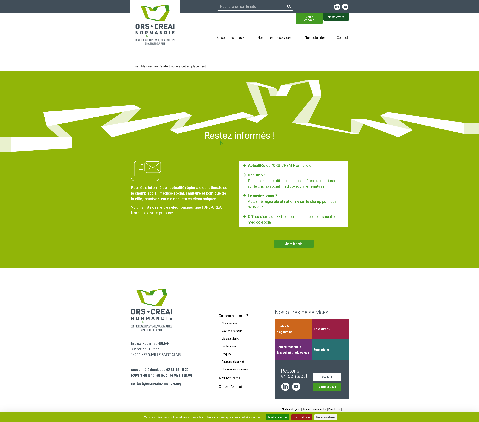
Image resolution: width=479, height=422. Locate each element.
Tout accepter (277, 417)
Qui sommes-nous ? (233, 316)
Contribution (229, 346)
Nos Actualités (229, 378)
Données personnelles (315, 409)
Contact (342, 37)
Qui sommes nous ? (230, 37)
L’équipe (227, 354)
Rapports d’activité (233, 361)
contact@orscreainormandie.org (156, 383)
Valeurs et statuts (232, 331)
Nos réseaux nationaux (235, 369)
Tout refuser (301, 417)
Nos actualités (315, 37)
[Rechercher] (289, 6)
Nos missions (229, 323)
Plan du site (334, 409)
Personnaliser (325, 417)
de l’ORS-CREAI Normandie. (280, 165)
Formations (321, 349)
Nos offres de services (274, 37)
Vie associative (230, 338)
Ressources (322, 329)
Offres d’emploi (230, 386)
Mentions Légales (291, 409)
